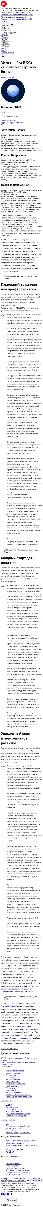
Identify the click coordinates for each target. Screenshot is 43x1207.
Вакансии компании (9, 120)
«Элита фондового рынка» (19, 1038)
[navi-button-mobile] (3, 56)
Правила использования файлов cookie (17, 19)
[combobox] (11, 1200)
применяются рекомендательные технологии (21, 1180)
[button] (3, 48)
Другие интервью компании (12, 123)
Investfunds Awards (8, 1006)
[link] (5, 42)
